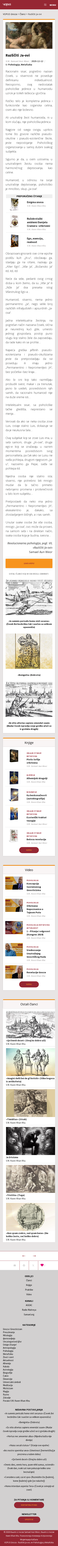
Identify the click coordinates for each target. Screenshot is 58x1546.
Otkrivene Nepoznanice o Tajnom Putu (35, 909)
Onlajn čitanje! (34, 753)
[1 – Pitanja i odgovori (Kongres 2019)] (14, 927)
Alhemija (31, 775)
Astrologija (8, 1369)
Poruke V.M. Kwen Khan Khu (16, 1400)
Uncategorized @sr (12, 1341)
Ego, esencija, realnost (35, 240)
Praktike (29, 1289)
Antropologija (9, 1347)
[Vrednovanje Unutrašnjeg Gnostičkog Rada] (14, 949)
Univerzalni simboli (12, 1382)
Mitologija (7, 1335)
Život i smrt (8, 1357)
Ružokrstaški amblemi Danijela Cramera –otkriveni (38, 222)
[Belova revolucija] (14, 835)
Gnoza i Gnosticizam (12, 1329)
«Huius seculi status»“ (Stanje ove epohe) (29, 1445)
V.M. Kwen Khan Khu (16, 1043)
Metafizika (26, 64)
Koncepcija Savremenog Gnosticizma (34, 887)
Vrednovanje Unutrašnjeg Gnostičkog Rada (36, 953)
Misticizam (8, 1388)
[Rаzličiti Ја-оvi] (14, 1265)
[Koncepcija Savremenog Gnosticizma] (14, 883)
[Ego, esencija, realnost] (14, 240)
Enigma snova (35, 202)
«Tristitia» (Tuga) (15, 1195)
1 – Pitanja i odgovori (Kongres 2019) (38, 933)
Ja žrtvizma (12, 1157)
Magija (6, 1391)
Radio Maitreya (29, 1309)
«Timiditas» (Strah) (16, 1119)
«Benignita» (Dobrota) (29, 1422)
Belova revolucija (36, 839)
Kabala (6, 1366)
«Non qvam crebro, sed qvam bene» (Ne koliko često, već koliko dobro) (27, 1235)
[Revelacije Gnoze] (14, 972)
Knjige (29, 1285)
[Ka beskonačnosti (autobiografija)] (14, 794)
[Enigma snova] (14, 204)
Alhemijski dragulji (37, 778)
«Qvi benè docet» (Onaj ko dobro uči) (26, 1040)
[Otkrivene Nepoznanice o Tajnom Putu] (14, 905)
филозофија (9, 1338)
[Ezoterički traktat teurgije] (14, 813)
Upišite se (29, 1519)
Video (29, 1294)
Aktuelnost (32, 928)
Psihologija (14, 64)
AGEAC (29, 1305)
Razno (6, 1394)
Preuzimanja (9, 1332)
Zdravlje (7, 1397)
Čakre (6, 1375)
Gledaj (29, 850)
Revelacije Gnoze (36, 972)
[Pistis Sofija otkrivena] (14, 755)
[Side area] (44, 4)
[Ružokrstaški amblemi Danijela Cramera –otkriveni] (14, 221)
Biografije (32, 792)
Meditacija (8, 1385)
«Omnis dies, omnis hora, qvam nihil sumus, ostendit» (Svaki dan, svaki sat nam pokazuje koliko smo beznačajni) (29, 1468)
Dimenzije (7, 1378)
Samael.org (29, 1314)
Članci (29, 1280)
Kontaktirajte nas (29, 1505)
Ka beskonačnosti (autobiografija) (37, 797)
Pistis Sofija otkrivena (33, 761)
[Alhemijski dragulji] (14, 777)
